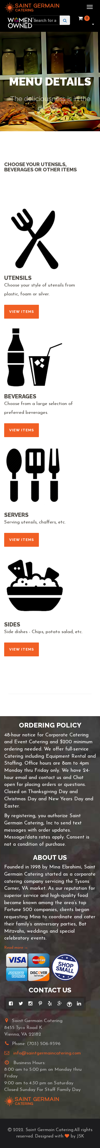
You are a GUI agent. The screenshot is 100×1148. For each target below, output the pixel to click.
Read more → (16, 948)
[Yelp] (50, 1003)
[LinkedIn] (79, 1003)
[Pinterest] (40, 1003)
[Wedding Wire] (69, 1003)
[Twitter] (21, 1003)
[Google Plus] (59, 1003)
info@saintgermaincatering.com (47, 1053)
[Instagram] (30, 1003)
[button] (92, 24)
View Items (21, 311)
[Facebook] (11, 1003)
